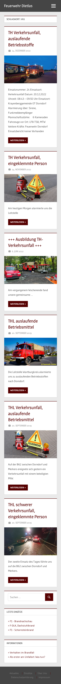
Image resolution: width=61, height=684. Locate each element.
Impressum (44, 677)
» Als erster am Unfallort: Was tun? (26, 656)
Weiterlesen (17, 140)
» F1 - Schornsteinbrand (21, 629)
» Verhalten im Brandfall (21, 652)
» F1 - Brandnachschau (20, 621)
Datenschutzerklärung (22, 677)
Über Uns (42, 673)
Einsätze (28, 673)
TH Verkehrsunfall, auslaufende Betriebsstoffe (24, 38)
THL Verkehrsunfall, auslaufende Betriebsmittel (25, 413)
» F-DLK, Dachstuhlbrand (21, 625)
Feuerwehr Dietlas (18, 6)
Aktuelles (14, 673)
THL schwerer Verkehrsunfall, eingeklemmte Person (27, 510)
